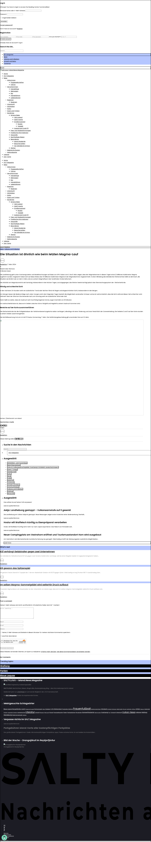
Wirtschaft (11, 493)
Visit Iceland (18, 117)
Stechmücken (98, 712)
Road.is (20, 124)
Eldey (43, 709)
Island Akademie (19, 141)
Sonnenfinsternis (88, 712)
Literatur (30, 712)
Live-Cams (7, 157)
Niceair (51, 712)
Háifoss (133, 709)
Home (6, 74)
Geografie (14, 135)
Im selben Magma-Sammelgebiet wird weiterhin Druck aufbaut (34, 584)
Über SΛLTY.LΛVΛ (7, 834)
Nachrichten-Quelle (7, 422)
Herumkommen (12, 87)
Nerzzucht (46, 712)
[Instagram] (4, 826)
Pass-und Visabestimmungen (21, 131)
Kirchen (5, 712)
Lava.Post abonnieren (9, 636)
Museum (42, 712)
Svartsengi (104, 712)
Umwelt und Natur (10, 61)
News (5, 57)
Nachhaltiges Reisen (17, 137)
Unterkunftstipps (13, 487)
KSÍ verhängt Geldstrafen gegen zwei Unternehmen (27, 551)
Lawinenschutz (21, 712)
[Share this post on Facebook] (1, 425)
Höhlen (138, 709)
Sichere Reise (15, 115)
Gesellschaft (11, 472)
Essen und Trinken (13, 111)
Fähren (13, 85)
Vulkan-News (128, 712)
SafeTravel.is (18, 120)
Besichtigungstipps (13, 465)
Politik (9, 478)
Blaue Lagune (7, 675)
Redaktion (3, 264)
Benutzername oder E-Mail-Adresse (12, 11)
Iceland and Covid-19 (21, 128)
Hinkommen (11, 80)
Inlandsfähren (15, 96)
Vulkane (6, 155)
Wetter (13, 148)
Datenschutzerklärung (9, 836)
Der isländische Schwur (22, 146)
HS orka (124, 709)
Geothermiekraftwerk (96, 709)
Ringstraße (79, 712)
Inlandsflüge (15, 89)
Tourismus (7, 63)
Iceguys (142, 709)
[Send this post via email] (6, 425)
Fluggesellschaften (17, 82)
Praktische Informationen (19, 133)
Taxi (109, 712)
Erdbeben (47, 709)
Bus (12, 93)
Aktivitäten (11, 107)
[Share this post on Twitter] (2, 425)
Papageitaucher (58, 712)
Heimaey (114, 709)
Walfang (10, 491)
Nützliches (10, 113)
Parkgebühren (71, 712)
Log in (2, 247)
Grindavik (104, 709)
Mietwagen (14, 91)
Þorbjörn (24, 715)
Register (20, 29)
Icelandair (147, 709)
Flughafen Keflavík (67, 709)
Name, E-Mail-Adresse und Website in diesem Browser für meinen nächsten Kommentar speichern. (36, 632)
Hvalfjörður (129, 709)
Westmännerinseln (17, 715)
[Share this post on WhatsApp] (21, 439)
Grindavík (109, 709)
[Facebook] (4, 828)
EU (51, 709)
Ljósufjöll (37, 712)
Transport (113, 712)
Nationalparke (12, 152)
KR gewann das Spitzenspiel (15, 568)
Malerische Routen (13, 150)
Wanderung (8, 715)
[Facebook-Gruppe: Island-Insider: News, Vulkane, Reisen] (4, 830)
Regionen (10, 100)
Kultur (9, 109)
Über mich (6, 833)
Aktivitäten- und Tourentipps (17, 463)
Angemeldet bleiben (9, 18)
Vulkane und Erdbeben (11, 59)
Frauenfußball (82, 708)
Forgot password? (6, 25)
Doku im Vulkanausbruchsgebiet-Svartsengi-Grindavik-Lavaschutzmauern (33, 467)
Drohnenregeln (38, 709)
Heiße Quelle (119, 709)
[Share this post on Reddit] (4, 425)
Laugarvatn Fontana (12, 712)
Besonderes (15, 139)
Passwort (3, 14)
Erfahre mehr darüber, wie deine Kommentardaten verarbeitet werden (65, 652)
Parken (4, 670)
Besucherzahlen (19, 144)
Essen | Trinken (12, 469)
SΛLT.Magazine (9, 76)
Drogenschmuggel (30, 709)
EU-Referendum (57, 709)
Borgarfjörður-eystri (18, 709)
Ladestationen (15, 98)
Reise (5, 78)
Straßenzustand (19, 122)
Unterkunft (11, 104)
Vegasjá (20, 126)
